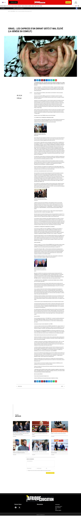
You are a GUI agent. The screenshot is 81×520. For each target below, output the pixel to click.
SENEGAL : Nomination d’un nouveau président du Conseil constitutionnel (21, 8)
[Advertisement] (40, 19)
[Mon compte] (76, 2)
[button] (13, 2)
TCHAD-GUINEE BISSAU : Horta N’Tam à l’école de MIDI (39, 451)
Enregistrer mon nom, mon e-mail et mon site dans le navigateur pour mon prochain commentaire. (39, 470)
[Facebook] (77, 8)
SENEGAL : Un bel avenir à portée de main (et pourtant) (58, 433)
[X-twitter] (79, 8)
